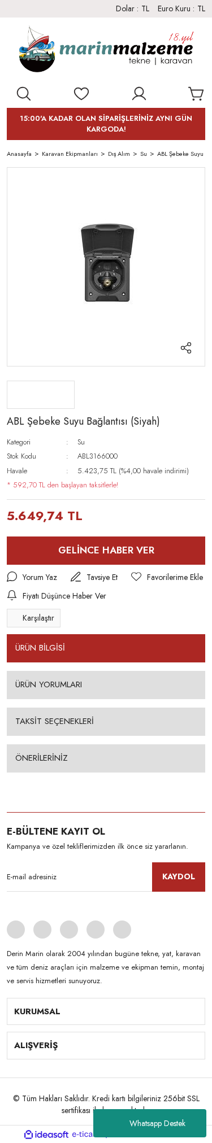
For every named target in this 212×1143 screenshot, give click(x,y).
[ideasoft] (46, 1134)
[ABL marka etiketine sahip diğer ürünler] (41, 395)
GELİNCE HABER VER (106, 550)
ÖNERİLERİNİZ (41, 758)
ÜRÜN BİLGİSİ (40, 648)
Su (81, 442)
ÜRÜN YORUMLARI (48, 684)
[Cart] (196, 93)
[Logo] (106, 51)
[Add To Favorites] (167, 577)
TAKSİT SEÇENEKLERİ (54, 721)
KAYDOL (178, 876)
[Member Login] (139, 93)
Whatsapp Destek (157, 1123)
